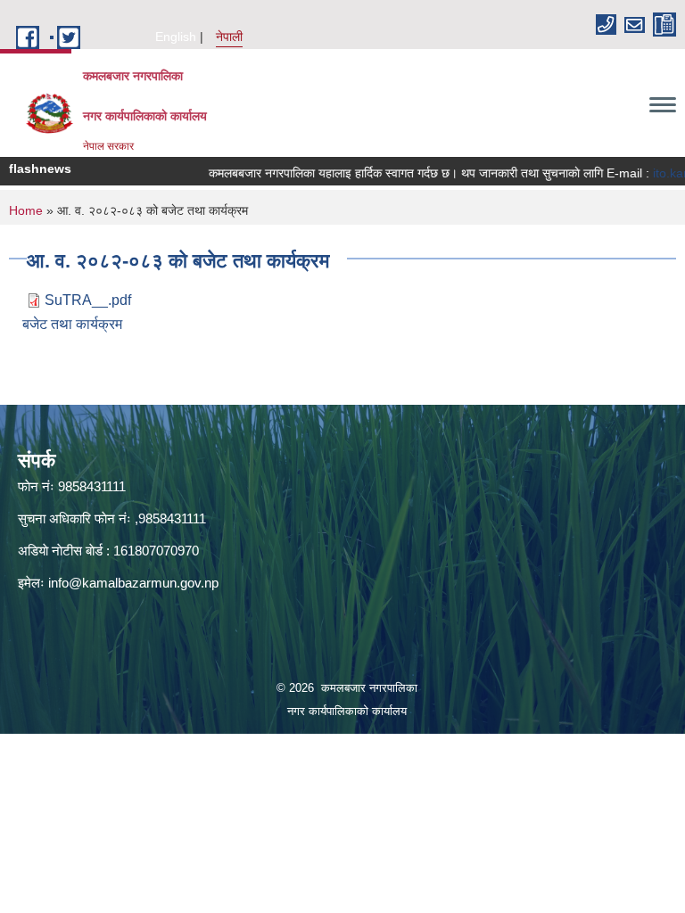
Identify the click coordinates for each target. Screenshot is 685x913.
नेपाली (229, 36)
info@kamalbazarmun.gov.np (133, 582)
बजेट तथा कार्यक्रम (72, 324)
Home (26, 210)
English (175, 36)
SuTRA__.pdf (88, 300)
